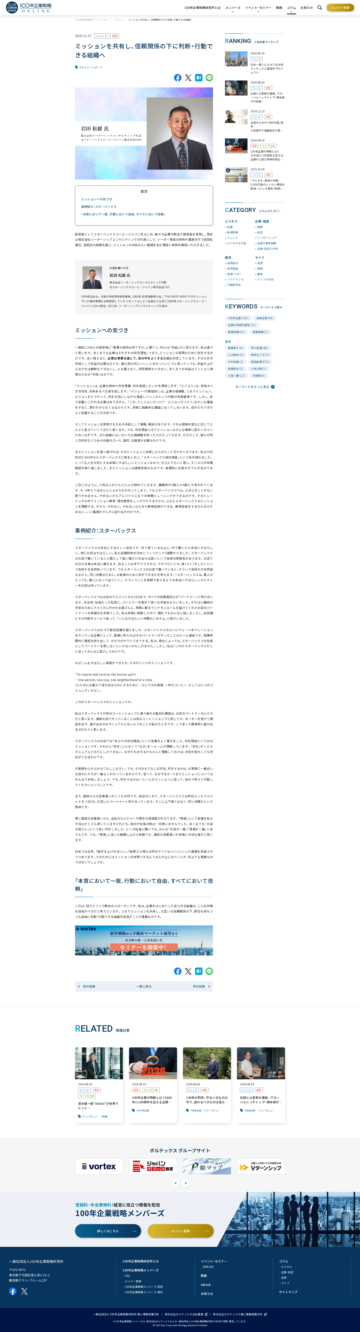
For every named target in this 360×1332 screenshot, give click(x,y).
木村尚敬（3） (236, 362)
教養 (105, 1116)
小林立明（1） (259, 369)
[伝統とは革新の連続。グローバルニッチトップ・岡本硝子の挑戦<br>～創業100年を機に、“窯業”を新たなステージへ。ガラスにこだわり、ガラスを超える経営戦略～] (255, 92)
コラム (118, 19)
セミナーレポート (92, 67)
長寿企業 (196, 1110)
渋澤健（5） (259, 375)
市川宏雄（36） (259, 348)
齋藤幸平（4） (236, 348)
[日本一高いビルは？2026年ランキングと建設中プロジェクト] (255, 62)
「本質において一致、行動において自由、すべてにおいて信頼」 (123, 214)
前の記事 (89, 986)
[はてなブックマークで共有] (198, 77)
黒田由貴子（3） (260, 362)
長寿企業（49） (265, 318)
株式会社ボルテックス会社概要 (184, 1314)
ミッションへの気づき (96, 199)
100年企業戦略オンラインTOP (91, 19)
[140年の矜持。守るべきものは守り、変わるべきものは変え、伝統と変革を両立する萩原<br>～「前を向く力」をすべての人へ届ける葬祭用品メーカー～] (207, 1085)
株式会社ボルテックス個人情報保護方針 (238, 1314)
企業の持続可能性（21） (242, 325)
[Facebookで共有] (178, 77)
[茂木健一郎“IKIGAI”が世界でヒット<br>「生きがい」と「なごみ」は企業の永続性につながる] (99, 1085)
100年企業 (143, 1110)
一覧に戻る (144, 986)
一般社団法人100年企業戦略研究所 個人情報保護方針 (126, 1314)
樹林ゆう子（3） (260, 355)
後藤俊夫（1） (236, 369)
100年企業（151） (238, 318)
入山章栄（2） (236, 355)
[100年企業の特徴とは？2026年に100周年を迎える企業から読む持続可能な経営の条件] (255, 150)
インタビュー (91, 1116)
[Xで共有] (188, 77)
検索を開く (319, 7)
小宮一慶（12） (236, 375)
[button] (176, 1183)
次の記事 (199, 986)
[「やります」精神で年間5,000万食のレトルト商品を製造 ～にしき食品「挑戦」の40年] (255, 178)
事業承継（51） (236, 332)
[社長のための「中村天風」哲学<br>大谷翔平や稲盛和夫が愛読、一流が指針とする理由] (255, 120)
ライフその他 (268, 145)
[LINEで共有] (209, 77)
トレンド (101, 36)
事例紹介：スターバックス (99, 206)
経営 (115, 36)
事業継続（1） (260, 332)
